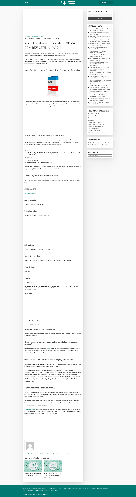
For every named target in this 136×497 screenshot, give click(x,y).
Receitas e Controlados (94, 130)
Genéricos (91, 120)
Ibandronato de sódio (38, 36)
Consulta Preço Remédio (35, 454)
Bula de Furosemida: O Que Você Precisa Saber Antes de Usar (98, 95)
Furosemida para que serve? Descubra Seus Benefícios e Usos (99, 99)
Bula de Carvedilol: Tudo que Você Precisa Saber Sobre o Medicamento (99, 88)
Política (40, 494)
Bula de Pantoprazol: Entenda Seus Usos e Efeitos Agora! (99, 33)
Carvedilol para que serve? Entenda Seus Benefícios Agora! (99, 92)
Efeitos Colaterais (93, 118)
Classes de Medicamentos (95, 116)
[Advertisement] (53, 22)
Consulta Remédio (47, 454)
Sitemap (45, 494)
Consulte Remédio (58, 454)
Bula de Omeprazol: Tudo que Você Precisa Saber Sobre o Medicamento (99, 40)
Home (28, 36)
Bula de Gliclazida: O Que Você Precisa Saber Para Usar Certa (100, 55)
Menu (26, 2)
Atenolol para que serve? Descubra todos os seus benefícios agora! (99, 84)
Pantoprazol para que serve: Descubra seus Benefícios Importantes (99, 37)
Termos (35, 494)
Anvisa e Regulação (93, 113)
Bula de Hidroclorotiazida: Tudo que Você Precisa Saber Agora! (99, 103)
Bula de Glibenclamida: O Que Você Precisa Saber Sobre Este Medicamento (99, 69)
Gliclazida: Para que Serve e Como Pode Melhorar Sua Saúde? (100, 59)
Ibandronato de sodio (30, 193)
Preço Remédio (68, 454)
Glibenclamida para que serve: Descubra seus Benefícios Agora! (100, 73)
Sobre (24, 494)
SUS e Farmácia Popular (94, 133)
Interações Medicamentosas (96, 126)
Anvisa (48, 348)
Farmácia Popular (30, 409)
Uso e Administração (93, 128)
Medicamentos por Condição (96, 124)
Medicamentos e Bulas (94, 122)
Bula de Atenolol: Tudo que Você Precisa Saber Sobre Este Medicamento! (98, 63)
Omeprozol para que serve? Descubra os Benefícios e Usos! (99, 44)
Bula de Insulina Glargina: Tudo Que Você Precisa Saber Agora (99, 48)
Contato (29, 494)
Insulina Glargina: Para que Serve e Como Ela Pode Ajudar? (98, 51)
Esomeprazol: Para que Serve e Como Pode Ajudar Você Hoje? (99, 29)
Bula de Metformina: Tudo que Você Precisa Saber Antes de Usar (99, 77)
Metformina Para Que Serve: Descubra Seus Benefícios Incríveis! (100, 80)
